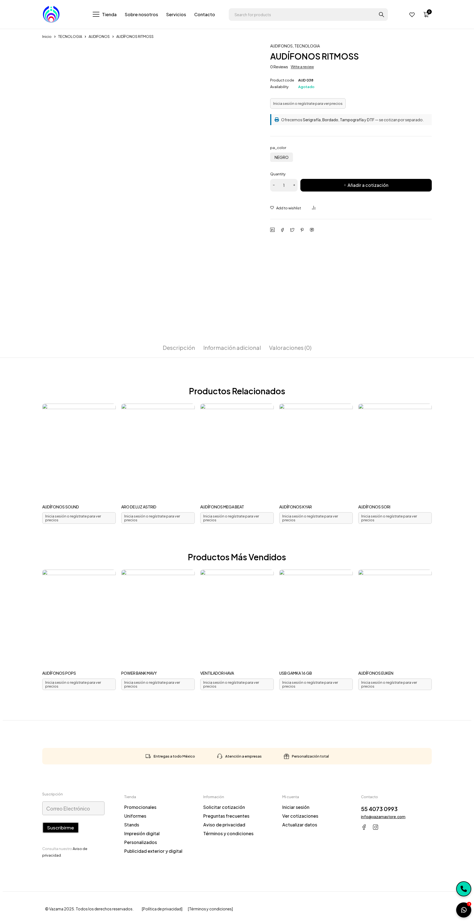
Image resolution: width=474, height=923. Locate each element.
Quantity (278, 174)
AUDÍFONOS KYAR (295, 506)
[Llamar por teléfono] (463, 888)
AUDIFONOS (99, 36)
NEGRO (282, 157)
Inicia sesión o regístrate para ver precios (308, 103)
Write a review (302, 67)
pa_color (278, 147)
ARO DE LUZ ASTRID (138, 506)
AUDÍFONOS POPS (59, 673)
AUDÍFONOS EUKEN (375, 673)
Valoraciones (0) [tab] (290, 347)
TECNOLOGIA (70, 36)
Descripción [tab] (179, 347)
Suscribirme (60, 827)
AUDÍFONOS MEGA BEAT (222, 506)
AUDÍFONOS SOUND (60, 506)
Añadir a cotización (368, 185)
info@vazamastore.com (383, 816)
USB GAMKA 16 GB (295, 673)
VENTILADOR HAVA (217, 673)
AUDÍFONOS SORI (374, 506)
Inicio (47, 36)
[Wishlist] (412, 14)
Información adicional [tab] (232, 347)
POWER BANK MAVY (139, 673)
